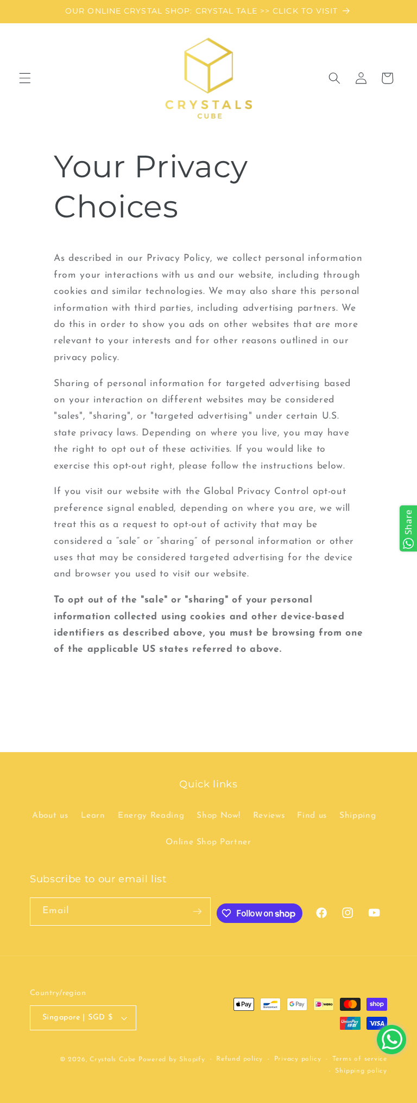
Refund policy (239, 1059)
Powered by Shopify (171, 1059)
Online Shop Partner (208, 842)
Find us (312, 815)
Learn (93, 815)
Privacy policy (297, 1059)
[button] (25, 78)
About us (50, 815)
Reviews (269, 815)
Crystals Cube (113, 1059)
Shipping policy (361, 1071)
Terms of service (359, 1059)
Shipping (357, 815)
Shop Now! (218, 815)
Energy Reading (151, 815)
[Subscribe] (197, 911)
